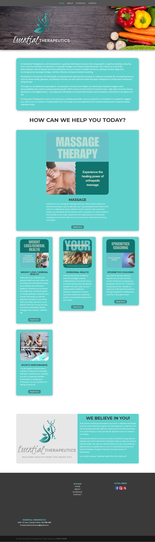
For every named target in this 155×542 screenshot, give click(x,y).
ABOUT (77, 489)
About (70, 3)
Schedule (80, 3)
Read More (77, 227)
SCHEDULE (77, 492)
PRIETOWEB (61, 539)
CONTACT (77, 495)
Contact (92, 3)
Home (61, 3)
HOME (77, 486)
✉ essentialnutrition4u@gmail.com (34, 525)
